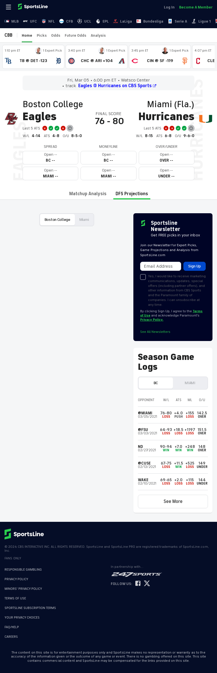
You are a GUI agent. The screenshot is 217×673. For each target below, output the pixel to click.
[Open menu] (9, 7)
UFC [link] (33, 21)
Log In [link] (169, 7)
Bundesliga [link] (153, 21)
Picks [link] (42, 35)
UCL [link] (87, 21)
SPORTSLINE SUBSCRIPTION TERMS (30, 608)
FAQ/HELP (12, 627)
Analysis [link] (98, 35)
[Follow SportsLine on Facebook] (137, 584)
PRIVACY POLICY (16, 579)
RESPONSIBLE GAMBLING (23, 570)
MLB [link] (15, 21)
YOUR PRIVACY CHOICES (22, 617)
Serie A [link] (181, 21)
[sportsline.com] (33, 7)
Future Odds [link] (75, 35)
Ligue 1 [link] (204, 21)
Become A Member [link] (195, 7)
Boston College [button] (57, 219)
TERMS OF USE (15, 598)
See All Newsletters (155, 332)
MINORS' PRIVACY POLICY (23, 589)
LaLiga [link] (126, 21)
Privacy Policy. (151, 320)
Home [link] (27, 35)
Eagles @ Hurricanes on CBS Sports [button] (115, 85)
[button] (173, 501)
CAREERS (11, 637)
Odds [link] (55, 35)
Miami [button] (84, 219)
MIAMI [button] (190, 383)
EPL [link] (106, 21)
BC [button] (156, 383)
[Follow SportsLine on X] (147, 584)
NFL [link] (51, 21)
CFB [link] (69, 21)
